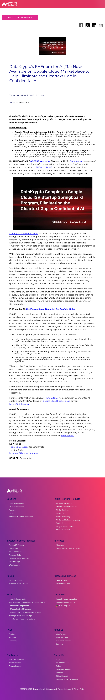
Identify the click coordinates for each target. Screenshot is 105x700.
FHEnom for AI (50, 398)
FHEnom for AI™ (44, 167)
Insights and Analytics (65, 526)
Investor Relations (63, 641)
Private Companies (16, 507)
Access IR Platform (16, 545)
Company (13, 641)
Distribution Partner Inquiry (67, 679)
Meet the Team (62, 637)
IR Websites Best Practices (20, 609)
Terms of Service (64, 689)
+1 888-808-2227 (63, 663)
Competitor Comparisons (19, 606)
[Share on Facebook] (81, 25)
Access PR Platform (64, 503)
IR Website (13, 548)
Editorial (59, 673)
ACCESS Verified (63, 530)
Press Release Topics (17, 599)
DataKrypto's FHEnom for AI (23, 233)
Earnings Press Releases (19, 558)
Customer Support (63, 669)
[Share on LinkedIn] (94, 25)
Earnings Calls (15, 555)
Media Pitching (62, 513)
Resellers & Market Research (21, 516)
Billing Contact (62, 676)
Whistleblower (14, 565)
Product (12, 634)
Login (58, 659)
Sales (58, 666)
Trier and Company (19, 447)
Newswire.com (15, 663)
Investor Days (14, 562)
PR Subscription (15, 580)
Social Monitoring (63, 523)
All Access (60, 545)
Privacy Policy (79, 689)
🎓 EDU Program (63, 606)
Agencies (12, 510)
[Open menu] (100, 4)
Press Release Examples (66, 602)
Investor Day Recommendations (22, 619)
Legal (11, 513)
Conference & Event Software (68, 548)
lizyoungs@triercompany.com (24, 453)
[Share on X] (88, 25)
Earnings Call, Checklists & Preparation (25, 612)
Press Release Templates (66, 599)
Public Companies (16, 503)
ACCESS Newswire (40, 161)
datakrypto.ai (67, 435)
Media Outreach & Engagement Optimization (27, 602)
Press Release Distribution (66, 507)
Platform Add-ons (63, 584)
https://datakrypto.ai (19, 404)
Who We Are (61, 634)
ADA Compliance (16, 552)
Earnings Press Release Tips (20, 616)
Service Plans (61, 580)
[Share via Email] (101, 25)
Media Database (62, 510)
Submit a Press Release (18, 584)
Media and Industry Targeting (68, 520)
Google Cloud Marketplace (56, 401)
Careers (59, 644)
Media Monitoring (63, 516)
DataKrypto (76, 161)
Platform (12, 637)
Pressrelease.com (16, 666)
